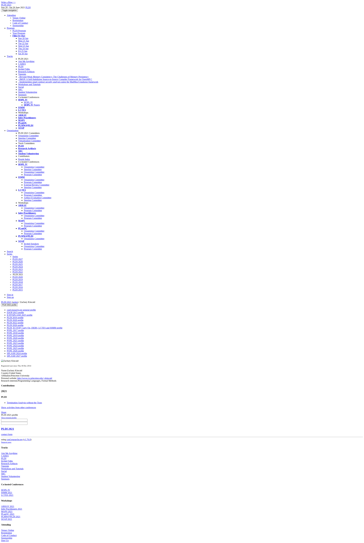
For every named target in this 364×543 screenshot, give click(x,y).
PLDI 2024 (18, 267)
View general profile (9, 418)
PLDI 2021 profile (9, 305)
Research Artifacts (26, 71)
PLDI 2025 (18, 264)
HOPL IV (28, 102)
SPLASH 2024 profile (17, 353)
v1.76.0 (27, 439)
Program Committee (33, 174)
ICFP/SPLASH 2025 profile (19, 315)
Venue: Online (19, 18)
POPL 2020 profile (15, 338)
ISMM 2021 (6, 492)
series (15, 302)
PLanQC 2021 (7, 514)
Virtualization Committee (29, 141)
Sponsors (22, 94)
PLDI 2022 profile (15, 323)
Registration (18, 20)
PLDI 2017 (18, 285)
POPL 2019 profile (15, 335)
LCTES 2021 (7, 495)
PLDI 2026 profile (15, 325)
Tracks (10, 56)
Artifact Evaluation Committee (37, 197)
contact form (6, 434)
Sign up (10, 297)
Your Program (19, 33)
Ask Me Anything (26, 61)
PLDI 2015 (18, 290)
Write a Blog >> (8, 2)
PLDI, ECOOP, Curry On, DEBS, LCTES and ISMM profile (34, 328)
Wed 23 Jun (23, 46)
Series (15, 256)
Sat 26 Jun (23, 53)
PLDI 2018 (18, 282)
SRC (20, 89)
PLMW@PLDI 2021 (10, 516)
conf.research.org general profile (21, 310)
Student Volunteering (27, 92)
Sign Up (5, 540)
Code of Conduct (20, 23)
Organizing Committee (28, 135)
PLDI (28, 7)
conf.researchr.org (15, 439)
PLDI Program (19, 30)
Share (3, 412)
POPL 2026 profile (15, 351)
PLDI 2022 (18, 272)
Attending (11, 15)
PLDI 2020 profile (15, 320)
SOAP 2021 (6, 519)
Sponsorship (18, 25)
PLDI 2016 (18, 287)
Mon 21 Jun (23, 41)
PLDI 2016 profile (15, 317)
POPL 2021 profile (15, 340)
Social (21, 87)
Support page (6, 442)
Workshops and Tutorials (29, 84)
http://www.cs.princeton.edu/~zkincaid (34, 378)
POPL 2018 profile (15, 333)
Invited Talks (24, 69)
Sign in (10, 294)
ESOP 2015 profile (15, 312)
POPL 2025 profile (15, 348)
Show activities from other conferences (18, 407)
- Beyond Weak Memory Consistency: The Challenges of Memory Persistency (53, 77)
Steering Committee (27, 138)
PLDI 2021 (6, 302)
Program (11, 28)
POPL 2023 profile (15, 343)
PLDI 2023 (18, 269)
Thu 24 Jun (23, 48)
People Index (24, 159)
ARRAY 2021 (7, 506)
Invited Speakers (31, 244)
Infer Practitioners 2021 (11, 509)
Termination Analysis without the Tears (24, 402)
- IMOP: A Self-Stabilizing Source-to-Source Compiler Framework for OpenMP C (55, 79)
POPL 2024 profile (15, 346)
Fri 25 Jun (22, 51)
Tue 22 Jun (23, 43)
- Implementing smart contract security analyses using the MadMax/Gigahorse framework (58, 82)
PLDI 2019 (18, 279)
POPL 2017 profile (15, 330)
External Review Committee (36, 185)
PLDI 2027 (18, 259)
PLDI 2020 (18, 277)
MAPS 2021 (7, 511)
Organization (12, 130)
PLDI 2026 (18, 261)
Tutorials (22, 74)
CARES (22, 64)
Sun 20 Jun (23, 38)
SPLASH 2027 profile (17, 356)
